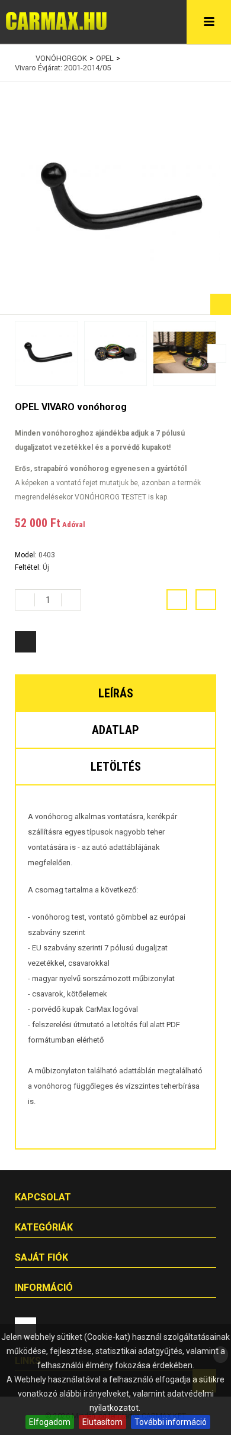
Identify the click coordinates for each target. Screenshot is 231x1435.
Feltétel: (29, 567)
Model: (26, 555)
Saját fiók (41, 1257)
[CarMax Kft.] (56, 21)
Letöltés (116, 766)
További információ (170, 1422)
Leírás (115, 693)
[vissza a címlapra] (18, 58)
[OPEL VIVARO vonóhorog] (46, 353)
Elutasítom (102, 1422)
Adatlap (115, 730)
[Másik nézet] (14, 353)
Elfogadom (49, 1422)
